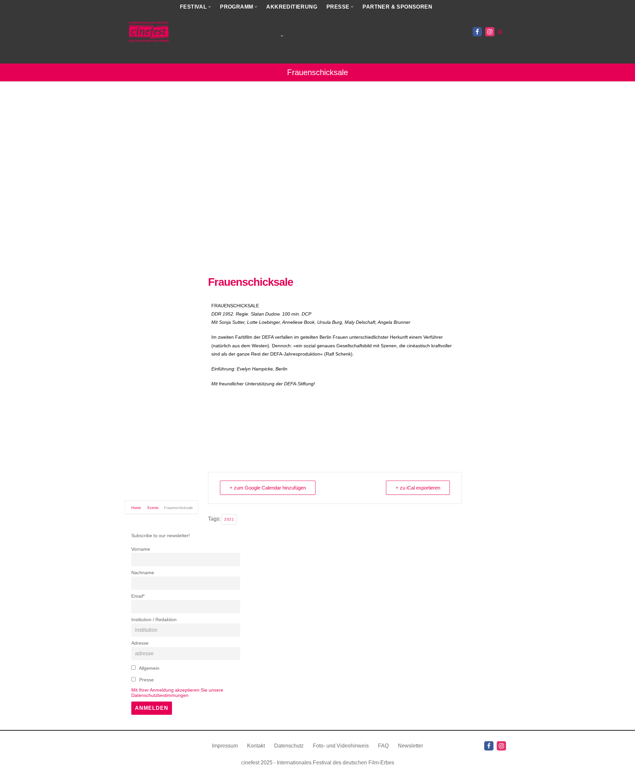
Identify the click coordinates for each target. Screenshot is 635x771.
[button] (209, 7)
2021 (229, 519)
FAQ (383, 746)
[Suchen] (500, 31)
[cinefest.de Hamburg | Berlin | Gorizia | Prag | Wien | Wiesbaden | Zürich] (149, 32)
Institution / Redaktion (154, 619)
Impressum (225, 746)
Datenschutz (289, 746)
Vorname (140, 549)
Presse (146, 679)
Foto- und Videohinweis (341, 746)
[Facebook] (477, 31)
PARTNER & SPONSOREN (397, 7)
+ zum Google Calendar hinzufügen (268, 488)
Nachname (142, 572)
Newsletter (410, 746)
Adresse (139, 643)
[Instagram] (489, 31)
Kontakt (256, 746)
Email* (138, 596)
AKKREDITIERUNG (291, 7)
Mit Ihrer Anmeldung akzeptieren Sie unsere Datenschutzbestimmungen (177, 692)
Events (153, 508)
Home (136, 508)
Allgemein (148, 668)
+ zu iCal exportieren (418, 488)
